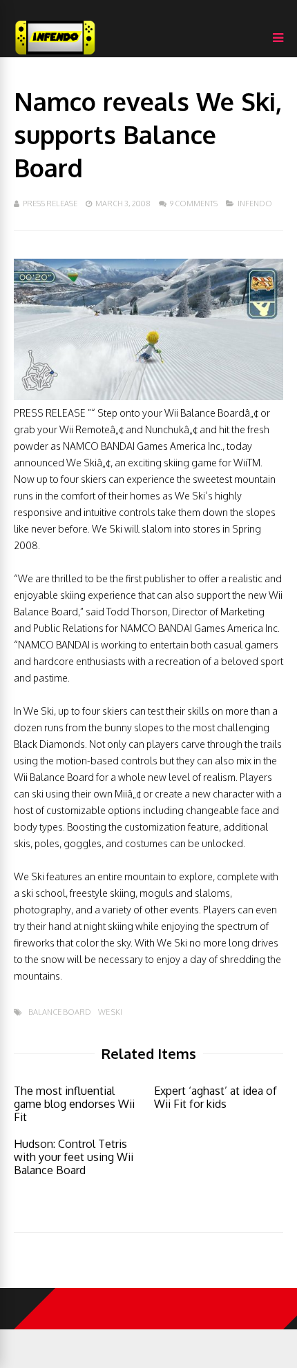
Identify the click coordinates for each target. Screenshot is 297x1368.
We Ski (110, 1012)
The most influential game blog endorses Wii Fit (74, 1104)
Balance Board (59, 1012)
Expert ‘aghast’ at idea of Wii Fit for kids (215, 1097)
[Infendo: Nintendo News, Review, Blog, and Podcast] (55, 54)
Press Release (50, 203)
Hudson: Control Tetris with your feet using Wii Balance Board (73, 1157)
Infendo (255, 203)
